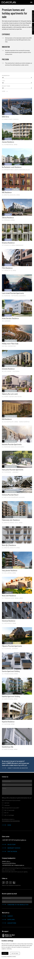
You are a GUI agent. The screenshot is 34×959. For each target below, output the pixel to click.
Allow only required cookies (9, 956)
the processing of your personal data (11, 821)
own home (6, 803)
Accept (5, 953)
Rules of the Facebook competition (11, 885)
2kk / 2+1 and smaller (9, 810)
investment (7, 805)
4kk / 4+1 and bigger (9, 815)
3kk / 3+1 (6, 812)
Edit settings (15, 953)
